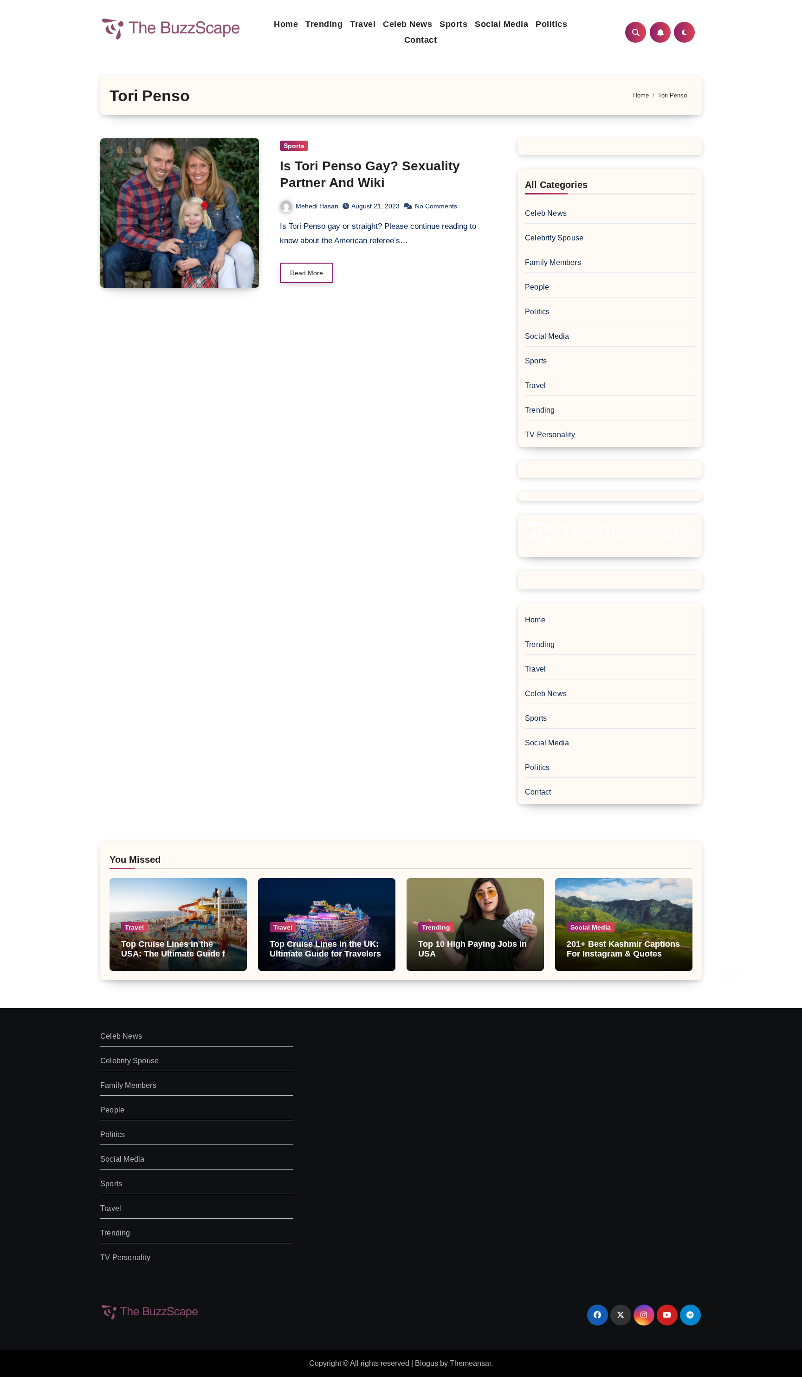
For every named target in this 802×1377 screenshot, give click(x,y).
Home (286, 24)
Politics (551, 24)
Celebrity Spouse (554, 238)
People (537, 287)
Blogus (426, 1363)
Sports (453, 24)
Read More (306, 273)
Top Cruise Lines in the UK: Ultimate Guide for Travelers (325, 949)
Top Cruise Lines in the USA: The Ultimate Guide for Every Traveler (177, 954)
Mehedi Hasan (317, 206)
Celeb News (407, 24)
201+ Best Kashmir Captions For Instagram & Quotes (623, 949)
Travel (362, 24)
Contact (420, 40)
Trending (324, 24)
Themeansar (470, 1363)
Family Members (553, 262)
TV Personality (550, 435)
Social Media (501, 24)
